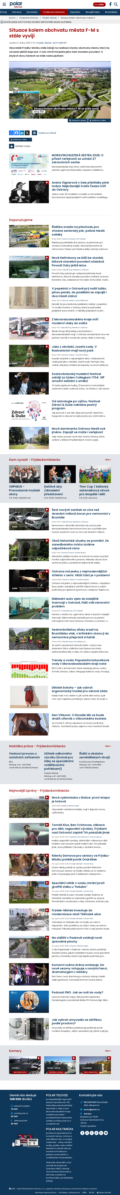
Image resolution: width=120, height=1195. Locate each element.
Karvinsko (32, 12)
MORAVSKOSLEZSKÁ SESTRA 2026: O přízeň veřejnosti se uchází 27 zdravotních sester (77, 158)
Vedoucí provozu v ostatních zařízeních (24, 755)
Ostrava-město (68, 300)
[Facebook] (82, 1133)
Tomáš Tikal (88, 864)
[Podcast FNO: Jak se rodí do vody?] (29, 1002)
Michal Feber (73, 806)
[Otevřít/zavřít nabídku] (4, 4)
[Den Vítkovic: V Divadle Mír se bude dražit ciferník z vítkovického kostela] (29, 724)
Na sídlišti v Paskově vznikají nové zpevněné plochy (77, 940)
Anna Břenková (82, 300)
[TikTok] (96, 1133)
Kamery (15, 1051)
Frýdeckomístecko (54, 12)
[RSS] (101, 1133)
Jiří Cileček (81, 239)
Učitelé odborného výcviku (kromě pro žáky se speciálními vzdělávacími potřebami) (58, 761)
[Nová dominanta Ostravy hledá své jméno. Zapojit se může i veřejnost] (29, 438)
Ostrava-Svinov (67, 552)
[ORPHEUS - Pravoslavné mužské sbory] (25, 474)
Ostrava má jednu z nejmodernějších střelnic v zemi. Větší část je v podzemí (81, 573)
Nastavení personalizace (45, 1192)
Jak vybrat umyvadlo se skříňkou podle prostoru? (77, 1021)
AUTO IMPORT (60, 42)
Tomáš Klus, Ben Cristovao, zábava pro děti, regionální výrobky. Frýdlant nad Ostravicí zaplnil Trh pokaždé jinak (81, 829)
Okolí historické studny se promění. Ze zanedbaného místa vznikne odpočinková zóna (80, 544)
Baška (64, 806)
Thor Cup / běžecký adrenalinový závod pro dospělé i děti (94, 490)
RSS (92, 1192)
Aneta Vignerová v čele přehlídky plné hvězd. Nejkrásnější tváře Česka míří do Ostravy (80, 186)
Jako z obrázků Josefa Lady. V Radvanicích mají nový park (74, 349)
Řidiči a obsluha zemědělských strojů (94, 755)
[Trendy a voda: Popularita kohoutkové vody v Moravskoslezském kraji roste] (29, 669)
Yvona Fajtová (96, 837)
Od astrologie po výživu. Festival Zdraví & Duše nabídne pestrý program (76, 404)
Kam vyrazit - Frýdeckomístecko (34, 460)
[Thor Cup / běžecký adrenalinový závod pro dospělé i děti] (95, 474)
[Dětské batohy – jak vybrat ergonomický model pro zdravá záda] (29, 697)
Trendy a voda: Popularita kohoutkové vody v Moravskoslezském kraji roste (80, 662)
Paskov (73, 946)
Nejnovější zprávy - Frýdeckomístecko (39, 790)
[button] (60, 146)
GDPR (84, 1192)
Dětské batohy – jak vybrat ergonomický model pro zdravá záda (79, 689)
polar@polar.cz (92, 1109)
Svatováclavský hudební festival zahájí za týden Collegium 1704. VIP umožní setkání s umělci (78, 377)
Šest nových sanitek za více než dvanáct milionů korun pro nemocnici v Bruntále (81, 513)
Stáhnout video (98, 120)
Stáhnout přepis (78, 120)
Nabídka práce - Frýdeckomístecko (37, 746)
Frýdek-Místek (49, 17)
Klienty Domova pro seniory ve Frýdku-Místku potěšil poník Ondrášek (81, 857)
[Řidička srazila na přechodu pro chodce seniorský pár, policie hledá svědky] (29, 236)
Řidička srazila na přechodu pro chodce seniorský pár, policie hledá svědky (78, 231)
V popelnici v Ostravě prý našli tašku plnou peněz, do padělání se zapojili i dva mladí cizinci (79, 292)
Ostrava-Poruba (68, 239)
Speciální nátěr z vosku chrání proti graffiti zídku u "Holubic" (78, 885)
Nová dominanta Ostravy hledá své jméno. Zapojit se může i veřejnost (78, 430)
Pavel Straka (81, 552)
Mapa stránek (105, 1192)
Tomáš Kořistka (82, 355)
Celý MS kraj (67, 270)
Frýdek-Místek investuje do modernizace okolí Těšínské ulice (76, 912)
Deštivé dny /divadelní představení (53, 490)
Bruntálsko (111, 12)
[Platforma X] (92, 1133)
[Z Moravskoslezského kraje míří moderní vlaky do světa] (29, 328)
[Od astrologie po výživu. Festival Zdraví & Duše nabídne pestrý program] (29, 411)
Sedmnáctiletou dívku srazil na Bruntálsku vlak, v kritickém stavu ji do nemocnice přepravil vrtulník (80, 633)
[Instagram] (87, 1133)
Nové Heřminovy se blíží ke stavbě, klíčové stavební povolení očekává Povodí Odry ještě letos (78, 261)
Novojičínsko (92, 12)
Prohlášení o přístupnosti (69, 1192)
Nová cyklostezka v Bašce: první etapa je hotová (81, 799)
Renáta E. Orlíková (81, 270)
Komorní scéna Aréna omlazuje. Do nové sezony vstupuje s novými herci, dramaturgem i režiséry (80, 968)
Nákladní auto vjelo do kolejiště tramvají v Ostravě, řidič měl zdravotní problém (80, 602)
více (107, 459)
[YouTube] (106, 1133)
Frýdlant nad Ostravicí (79, 837)
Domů (12, 17)
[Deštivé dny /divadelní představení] (60, 474)
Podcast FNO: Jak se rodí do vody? (77, 992)
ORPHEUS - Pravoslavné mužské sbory (24, 490)
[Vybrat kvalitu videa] (109, 120)
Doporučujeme (20, 220)
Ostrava (16, 12)
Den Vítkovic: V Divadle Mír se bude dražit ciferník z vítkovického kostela (79, 717)
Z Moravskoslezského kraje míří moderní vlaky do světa (75, 321)
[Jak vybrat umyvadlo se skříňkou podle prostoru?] (29, 1029)
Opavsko (75, 12)
